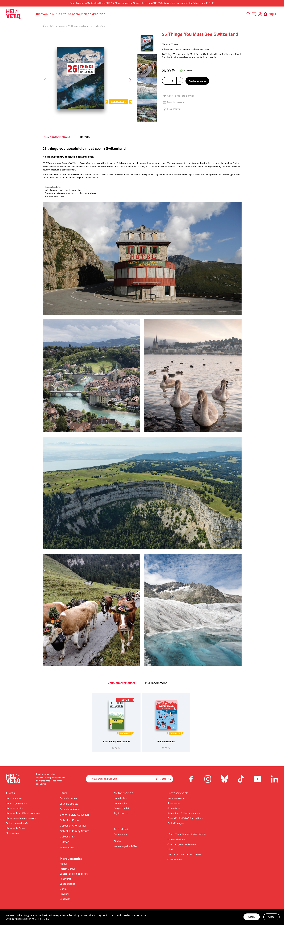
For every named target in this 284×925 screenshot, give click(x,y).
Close (271, 916)
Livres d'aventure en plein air (21, 818)
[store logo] (19, 14)
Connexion (260, 14)
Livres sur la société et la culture (23, 813)
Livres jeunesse (14, 798)
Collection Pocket (70, 820)
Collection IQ (67, 836)
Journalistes (173, 808)
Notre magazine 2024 (125, 846)
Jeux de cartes (68, 798)
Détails (85, 137)
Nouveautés (12, 833)
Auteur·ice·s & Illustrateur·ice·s (183, 813)
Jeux (63, 793)
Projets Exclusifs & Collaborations (184, 818)
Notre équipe (121, 803)
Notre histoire (121, 798)
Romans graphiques (16, 803)
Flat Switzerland (166, 741)
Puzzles (64, 842)
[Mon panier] (254, 14)
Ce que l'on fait (122, 808)
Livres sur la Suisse (15, 828)
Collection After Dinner (73, 825)
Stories (117, 841)
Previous (46, 80)
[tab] (61, 137)
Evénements (120, 834)
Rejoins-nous (120, 813)
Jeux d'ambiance (70, 809)
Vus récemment (156, 682)
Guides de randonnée (17, 823)
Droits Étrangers (175, 823)
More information (41, 919)
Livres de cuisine (14, 808)
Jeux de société (69, 803)
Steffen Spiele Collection (74, 814)
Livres (52, 26)
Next (129, 80)
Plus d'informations (56, 137)
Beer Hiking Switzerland (116, 741)
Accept (251, 916)
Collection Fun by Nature (74, 831)
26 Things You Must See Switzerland (86, 26)
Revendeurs (173, 803)
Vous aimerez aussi (121, 682)
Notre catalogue (176, 798)
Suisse (61, 26)
